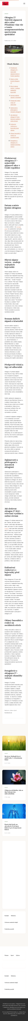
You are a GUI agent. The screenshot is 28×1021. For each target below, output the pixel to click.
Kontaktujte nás (8, 712)
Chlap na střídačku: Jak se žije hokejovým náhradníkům (14, 792)
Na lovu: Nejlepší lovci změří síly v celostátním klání (13, 758)
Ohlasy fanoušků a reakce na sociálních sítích (15, 135)
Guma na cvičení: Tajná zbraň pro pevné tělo (17, 902)
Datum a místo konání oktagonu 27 (14, 81)
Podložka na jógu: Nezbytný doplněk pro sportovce (17, 861)
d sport (6, 528)
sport (6, 13)
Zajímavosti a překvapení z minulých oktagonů (15, 110)
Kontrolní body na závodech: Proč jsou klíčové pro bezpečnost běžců (13, 826)
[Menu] (24, 3)
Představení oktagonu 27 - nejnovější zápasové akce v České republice (15, 72)
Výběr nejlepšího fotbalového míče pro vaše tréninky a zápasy (17, 875)
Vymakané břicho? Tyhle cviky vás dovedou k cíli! (17, 849)
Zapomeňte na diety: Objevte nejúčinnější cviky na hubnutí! (17, 890)
